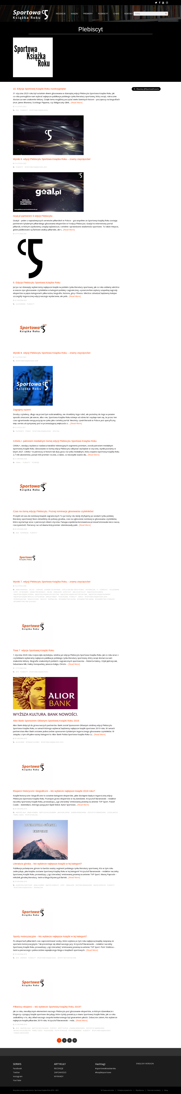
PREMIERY (88, 14)
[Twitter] (156, 2)
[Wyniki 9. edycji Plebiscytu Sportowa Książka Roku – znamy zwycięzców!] (48, 154)
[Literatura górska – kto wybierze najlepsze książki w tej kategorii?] (40, 859)
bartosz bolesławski (47, 812)
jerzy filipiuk (63, 1028)
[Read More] (76, 102)
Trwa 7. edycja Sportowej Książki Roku (33, 650)
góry (16, 592)
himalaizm (58, 592)
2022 (17, 110)
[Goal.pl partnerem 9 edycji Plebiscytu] (48, 211)
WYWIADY (58, 1076)
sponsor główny (32, 742)
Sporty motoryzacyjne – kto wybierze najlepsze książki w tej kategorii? (50, 936)
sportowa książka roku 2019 (96, 596)
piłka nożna (63, 596)
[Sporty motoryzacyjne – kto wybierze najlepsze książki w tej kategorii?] (33, 931)
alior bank (20, 742)
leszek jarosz (112, 812)
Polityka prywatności (125, 1090)
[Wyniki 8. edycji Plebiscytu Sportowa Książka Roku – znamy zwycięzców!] (33, 348)
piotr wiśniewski (75, 1030)
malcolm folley (79, 592)
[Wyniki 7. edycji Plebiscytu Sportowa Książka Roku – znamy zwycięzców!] (27, 577)
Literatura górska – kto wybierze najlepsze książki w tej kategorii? (47, 863)
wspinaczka (52, 599)
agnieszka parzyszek (24, 885)
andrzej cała (21, 812)
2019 (17, 671)
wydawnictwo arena (85, 599)
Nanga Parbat (51, 596)
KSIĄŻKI (74, 14)
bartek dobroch (52, 885)
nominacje (24, 532)
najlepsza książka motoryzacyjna (74, 594)
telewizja (35, 462)
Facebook (17, 1068)
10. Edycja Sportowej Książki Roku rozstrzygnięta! (39, 88)
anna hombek (32, 812)
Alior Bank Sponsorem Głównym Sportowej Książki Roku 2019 (46, 720)
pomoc (28, 431)
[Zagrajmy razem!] (33, 405)
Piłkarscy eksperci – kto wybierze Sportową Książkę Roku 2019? (47, 1006)
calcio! (31, 589)
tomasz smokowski (21, 1033)
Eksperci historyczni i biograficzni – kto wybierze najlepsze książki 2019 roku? (54, 791)
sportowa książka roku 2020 (27, 360)
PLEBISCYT (103, 14)
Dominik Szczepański (52, 589)
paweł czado (19, 815)
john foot (67, 592)
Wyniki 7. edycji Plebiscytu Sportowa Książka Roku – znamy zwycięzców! (51, 581)
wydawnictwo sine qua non (25, 601)
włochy (43, 599)
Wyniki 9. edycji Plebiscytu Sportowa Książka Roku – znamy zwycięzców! (51, 159)
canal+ (18, 462)
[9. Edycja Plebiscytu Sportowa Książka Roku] (33, 278)
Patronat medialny (154, 1090)
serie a (80, 596)
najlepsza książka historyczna (47, 594)
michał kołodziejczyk (22, 1030)
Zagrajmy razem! (22, 409)
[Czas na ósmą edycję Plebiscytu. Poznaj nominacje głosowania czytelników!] (33, 506)
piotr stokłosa (31, 815)
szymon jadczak (20, 599)
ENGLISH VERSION (145, 1063)
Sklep (166, 1090)
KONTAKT (128, 14)
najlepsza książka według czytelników (29, 596)
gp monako (23, 592)
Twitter (16, 1072)
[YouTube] (163, 2)
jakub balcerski (64, 812)
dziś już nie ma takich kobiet (73, 589)
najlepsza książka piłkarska (99, 594)
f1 (97, 589)
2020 (17, 532)
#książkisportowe (103, 1072)
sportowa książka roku (38, 110)
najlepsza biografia (95, 592)
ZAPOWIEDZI (60, 1072)
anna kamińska (21, 589)
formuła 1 (104, 589)
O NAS (116, 14)
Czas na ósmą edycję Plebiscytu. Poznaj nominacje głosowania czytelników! (53, 511)
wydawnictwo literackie (105, 599)
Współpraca (140, 1090)
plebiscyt (24, 110)
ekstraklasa (90, 589)
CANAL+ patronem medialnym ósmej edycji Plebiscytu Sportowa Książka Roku (55, 441)
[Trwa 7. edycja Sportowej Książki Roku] (33, 645)
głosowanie (20, 304)
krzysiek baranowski (84, 885)
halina (49, 592)
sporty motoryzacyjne (67, 958)
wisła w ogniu (33, 599)
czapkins (39, 589)
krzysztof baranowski (97, 812)
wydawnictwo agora (67, 599)
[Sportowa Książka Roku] (32, 19)
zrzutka (56, 431)
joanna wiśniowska (78, 812)
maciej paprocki (99, 885)
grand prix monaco (37, 592)
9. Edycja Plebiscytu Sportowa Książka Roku (36, 282)
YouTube (17, 1080)
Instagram (17, 1076)
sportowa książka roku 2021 (36, 167)
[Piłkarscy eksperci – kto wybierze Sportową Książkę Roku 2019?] (33, 1002)
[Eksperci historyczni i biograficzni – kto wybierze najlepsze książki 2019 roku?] (33, 786)
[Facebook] (159, 2)
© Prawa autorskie (107, 1090)
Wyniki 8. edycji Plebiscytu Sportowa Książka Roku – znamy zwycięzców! (51, 353)
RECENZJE (61, 14)
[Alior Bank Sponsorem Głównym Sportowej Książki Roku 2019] (45, 716)
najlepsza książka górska (24, 594)
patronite (20, 431)
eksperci (23, 958)
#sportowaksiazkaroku (105, 1068)
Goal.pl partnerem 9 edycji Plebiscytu (32, 216)
